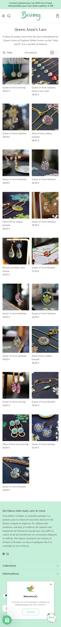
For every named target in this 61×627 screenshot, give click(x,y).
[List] (56, 52)
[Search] (10, 15)
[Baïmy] (30, 16)
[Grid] (52, 52)
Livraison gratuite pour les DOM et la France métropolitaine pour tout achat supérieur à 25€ (30, 4)
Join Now (30, 612)
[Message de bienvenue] (51, 617)
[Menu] (3, 15)
